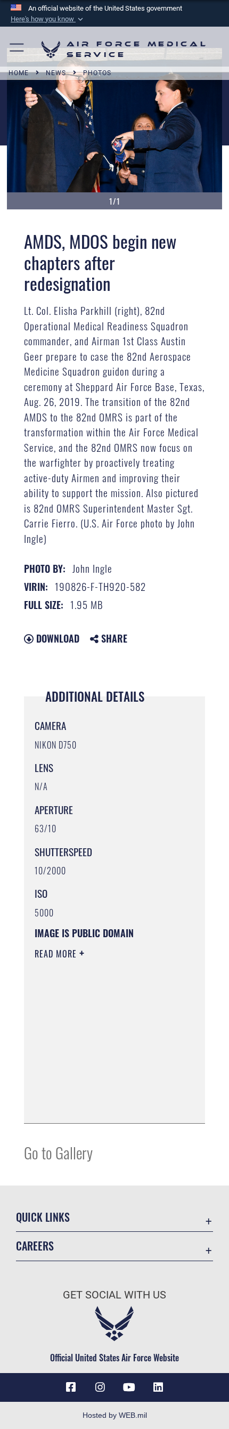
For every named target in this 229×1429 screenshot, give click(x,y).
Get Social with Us (114, 1295)
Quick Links (43, 1217)
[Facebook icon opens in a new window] (71, 1387)
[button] (48, 19)
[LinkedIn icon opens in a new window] (158, 1387)
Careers (35, 1246)
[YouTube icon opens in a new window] (129, 1387)
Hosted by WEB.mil (115, 1415)
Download (56, 638)
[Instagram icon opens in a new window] (100, 1387)
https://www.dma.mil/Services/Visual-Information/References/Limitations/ (99, 1088)
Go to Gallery (58, 1152)
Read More (57, 953)
